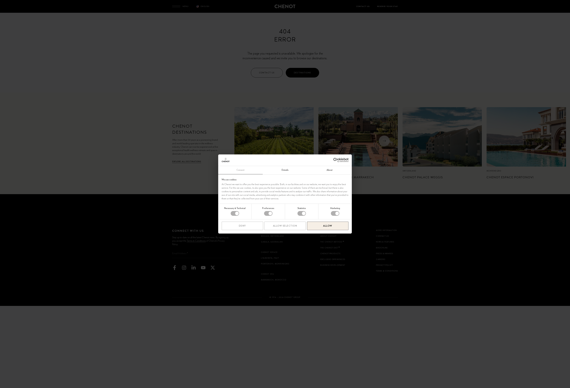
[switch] (268, 213)
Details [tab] (285, 170)
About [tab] (329, 170)
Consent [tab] (240, 170)
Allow (327, 226)
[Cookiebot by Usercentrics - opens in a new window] (336, 160)
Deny (242, 226)
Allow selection (285, 226)
